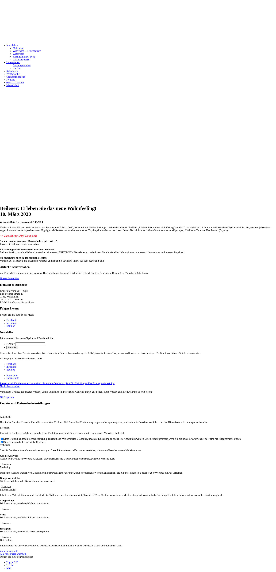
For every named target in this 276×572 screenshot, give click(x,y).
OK (2, 397)
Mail (8, 568)
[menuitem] (141, 52)
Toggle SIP (12, 562)
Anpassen (9, 397)
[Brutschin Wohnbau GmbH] (24, 39)
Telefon (10, 565)
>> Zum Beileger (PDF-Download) (18, 235)
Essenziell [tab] (5, 427)
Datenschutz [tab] (6, 540)
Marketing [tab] (5, 467)
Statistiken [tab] (5, 445)
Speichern (21, 554)
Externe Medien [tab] (8, 489)
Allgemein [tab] (5, 416)
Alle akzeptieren (8, 554)
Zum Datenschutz (9, 551)
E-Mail (10, 344)
